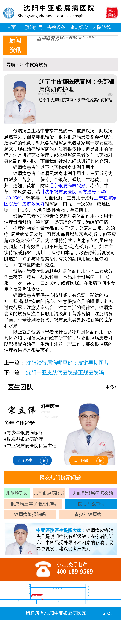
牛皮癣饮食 (36, 64)
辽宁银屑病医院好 (67, 185)
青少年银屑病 (87, 514)
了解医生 (24, 460)
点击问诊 (81, 460)
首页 (11, 27)
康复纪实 (79, 27)
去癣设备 (56, 27)
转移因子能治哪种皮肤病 (62, 37)
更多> (111, 387)
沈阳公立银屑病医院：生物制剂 (68, 35)
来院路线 (102, 27)
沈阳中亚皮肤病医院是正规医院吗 (65, 372)
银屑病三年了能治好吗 (33, 503)
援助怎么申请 (91, 503)
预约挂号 (34, 27)
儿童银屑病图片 (49, 493)
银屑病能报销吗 (30, 514)
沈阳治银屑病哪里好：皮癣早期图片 (67, 363)
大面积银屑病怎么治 (92, 493)
